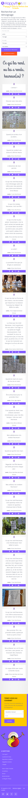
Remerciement (5, 776)
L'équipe (4, 764)
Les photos (5, 771)
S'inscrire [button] (9, 721)
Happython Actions (7, 762)
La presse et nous (6, 757)
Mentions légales (17, 788)
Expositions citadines (7, 759)
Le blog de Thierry (6, 778)
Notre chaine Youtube (7, 768)
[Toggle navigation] (24, 3)
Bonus (3, 773)
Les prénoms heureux (9, 53)
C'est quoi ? (5, 754)
